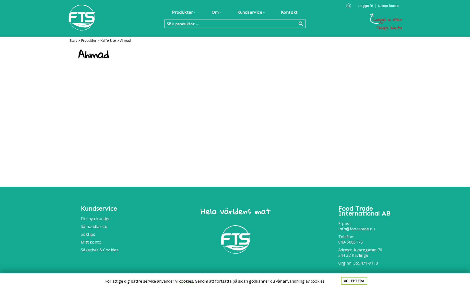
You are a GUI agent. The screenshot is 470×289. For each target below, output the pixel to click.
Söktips (88, 234)
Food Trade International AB (364, 211)
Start (73, 41)
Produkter (88, 41)
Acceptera (354, 280)
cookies (186, 281)
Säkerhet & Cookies (99, 250)
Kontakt (289, 12)
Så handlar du (94, 226)
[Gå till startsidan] (235, 240)
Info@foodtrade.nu (356, 229)
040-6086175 (350, 242)
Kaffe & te (108, 41)
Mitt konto (91, 242)
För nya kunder (95, 218)
